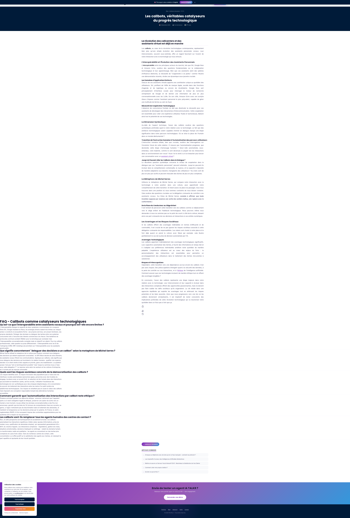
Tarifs (181, 509)
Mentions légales (23, 512)
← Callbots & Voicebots (150, 444)
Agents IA (175, 509)
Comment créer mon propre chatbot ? (156, 467)
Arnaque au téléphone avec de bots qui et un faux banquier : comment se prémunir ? (170, 455)
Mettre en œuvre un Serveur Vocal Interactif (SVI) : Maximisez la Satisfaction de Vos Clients (172, 463)
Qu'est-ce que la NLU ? (152, 472)
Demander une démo (175, 497)
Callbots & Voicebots (174, 11)
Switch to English (186, 2)
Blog (167, 11)
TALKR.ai (163, 509)
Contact (187, 509)
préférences (19, 493)
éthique (180, 270)
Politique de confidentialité (11, 512)
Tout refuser (19, 504)
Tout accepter (19, 499)
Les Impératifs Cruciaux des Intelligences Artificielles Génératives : (165, 459)
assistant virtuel (167, 156)
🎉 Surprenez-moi (20, 509)
